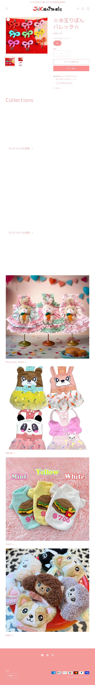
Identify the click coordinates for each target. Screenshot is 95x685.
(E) (57, 43)
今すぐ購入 (71, 68)
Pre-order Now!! (15, 362)
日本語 (10, 676)
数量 (54, 49)
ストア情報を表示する (64, 83)
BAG (8, 635)
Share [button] (58, 88)
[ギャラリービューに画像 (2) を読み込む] (20, 62)
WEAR (9, 453)
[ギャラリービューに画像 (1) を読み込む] (10, 62)
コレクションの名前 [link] (19, 148)
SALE (9, 544)
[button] (7, 8)
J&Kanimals (74, 677)
